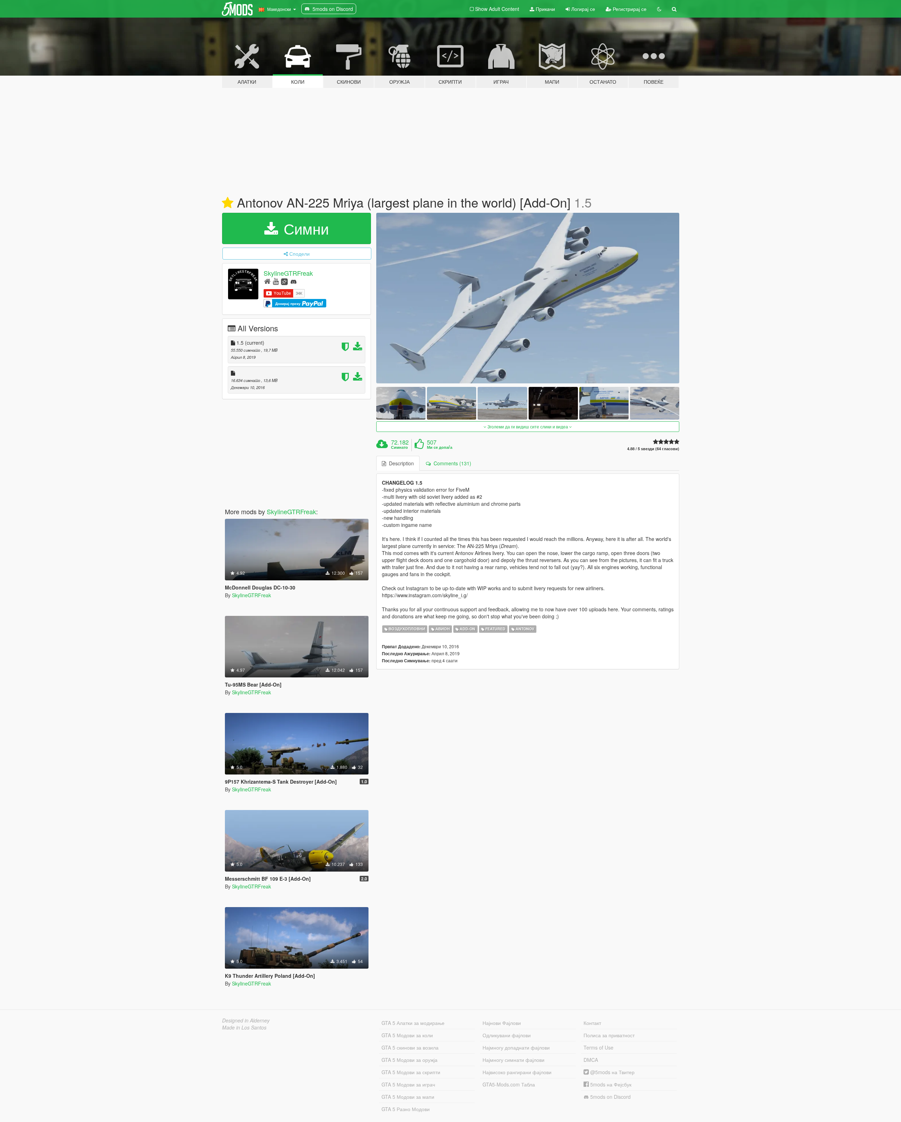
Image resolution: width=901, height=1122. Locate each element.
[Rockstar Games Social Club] (284, 281)
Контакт (592, 1022)
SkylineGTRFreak (288, 273)
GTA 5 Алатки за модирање (413, 1022)
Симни (304, 228)
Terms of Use (598, 1047)
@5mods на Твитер (612, 1072)
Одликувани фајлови (507, 1035)
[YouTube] (275, 281)
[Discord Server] (293, 281)
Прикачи (544, 8)
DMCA (591, 1059)
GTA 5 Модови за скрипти (411, 1072)
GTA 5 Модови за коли (407, 1035)
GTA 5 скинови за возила (410, 1047)
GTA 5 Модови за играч (408, 1084)
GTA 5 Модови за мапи (408, 1096)
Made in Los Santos (244, 1027)
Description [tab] (400, 463)
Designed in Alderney (246, 1020)
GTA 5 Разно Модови (406, 1109)
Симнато (399, 447)
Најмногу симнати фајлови (513, 1059)
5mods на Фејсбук (610, 1084)
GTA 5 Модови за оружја (409, 1059)
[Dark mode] (659, 9)
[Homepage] (267, 281)
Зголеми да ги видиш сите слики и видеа (527, 426)
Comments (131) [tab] (451, 463)
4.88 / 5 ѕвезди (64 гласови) (653, 449)
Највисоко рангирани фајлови (517, 1072)
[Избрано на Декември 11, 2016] (227, 203)
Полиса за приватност (609, 1035)
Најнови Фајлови (502, 1022)
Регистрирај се (629, 8)
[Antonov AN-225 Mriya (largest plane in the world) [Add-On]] (528, 298)
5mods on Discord (610, 1096)
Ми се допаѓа (439, 447)
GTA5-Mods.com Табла (509, 1084)
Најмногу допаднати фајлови (516, 1047)
